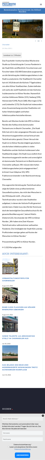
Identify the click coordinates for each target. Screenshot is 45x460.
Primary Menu (41, 4)
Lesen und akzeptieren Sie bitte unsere (23, 448)
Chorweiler (6, 44)
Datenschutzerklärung (22, 449)
